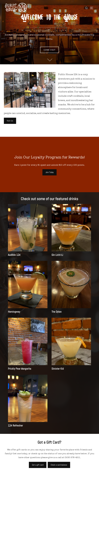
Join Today (50, 172)
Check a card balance (59, 464)
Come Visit (49, 50)
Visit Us (10, 120)
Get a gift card (37, 464)
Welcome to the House (49, 17)
